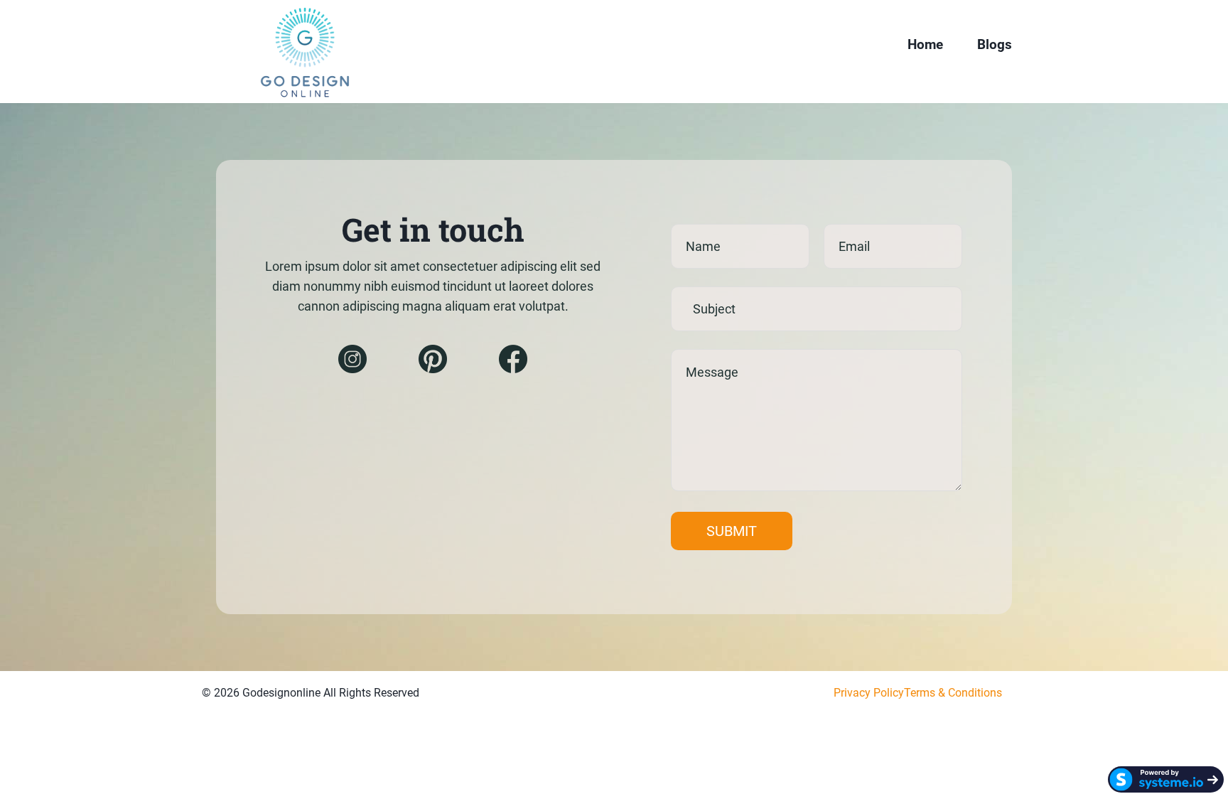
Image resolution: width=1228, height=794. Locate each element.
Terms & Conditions (953, 692)
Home (925, 44)
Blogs (994, 44)
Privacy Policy (869, 692)
